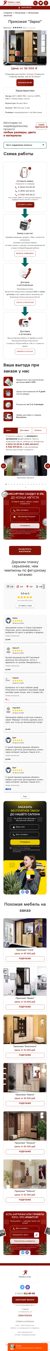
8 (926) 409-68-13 (26, 195)
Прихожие (20, 13)
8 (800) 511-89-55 (26, 187)
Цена (8, 430)
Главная (7, 13)
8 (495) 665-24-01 (26, 191)
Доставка (24, 430)
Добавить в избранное (25, 1321)
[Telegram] (23, 892)
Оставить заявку (25, 204)
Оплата (37, 430)
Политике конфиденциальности (26, 531)
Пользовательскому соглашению (19, 533)
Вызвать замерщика (25, 253)
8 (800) (25, 1293)
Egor (14, 768)
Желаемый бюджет (27, 517)
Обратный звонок (25, 1300)
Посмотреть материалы (25, 550)
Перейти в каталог (25, 351)
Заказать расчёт (25, 82)
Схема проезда (25, 1315)
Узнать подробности (41, 126)
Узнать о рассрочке (25, 302)
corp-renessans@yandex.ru (25, 1305)
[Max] (27, 892)
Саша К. (15, 678)
